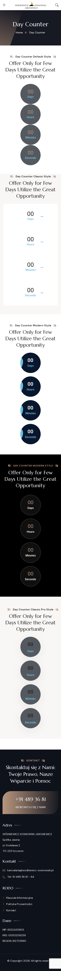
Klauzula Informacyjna (19, 898)
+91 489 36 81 (30, 799)
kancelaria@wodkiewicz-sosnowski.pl (30, 870)
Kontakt (11, 910)
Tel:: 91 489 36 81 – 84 (20, 877)
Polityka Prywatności (19, 904)
